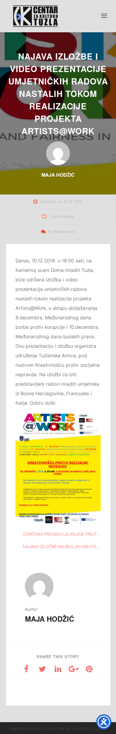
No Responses (61, 231)
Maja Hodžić (49, 619)
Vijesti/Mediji (62, 216)
